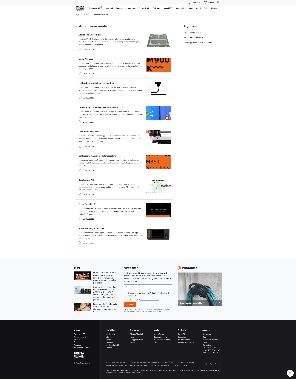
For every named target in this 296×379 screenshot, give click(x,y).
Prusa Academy (160, 337)
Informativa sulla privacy (185, 362)
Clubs (108, 340)
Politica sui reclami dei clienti (136, 365)
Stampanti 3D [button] (95, 7)
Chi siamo (206, 334)
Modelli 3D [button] (168, 8)
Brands (109, 348)
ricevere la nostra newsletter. (149, 300)
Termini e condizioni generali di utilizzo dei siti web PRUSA (151, 362)
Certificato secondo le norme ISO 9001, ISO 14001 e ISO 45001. (211, 350)
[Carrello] (218, 2)
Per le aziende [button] (144, 8)
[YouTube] (220, 364)
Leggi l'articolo (88, 49)
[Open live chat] (290, 373)
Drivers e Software (186, 342)
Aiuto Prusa (159, 334)
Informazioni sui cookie (114, 365)
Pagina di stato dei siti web (159, 365)
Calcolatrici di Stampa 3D (163, 340)
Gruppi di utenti (136, 340)
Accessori (78, 345)
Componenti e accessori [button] (126, 8)
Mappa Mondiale (137, 334)
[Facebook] (206, 364)
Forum (133, 337)
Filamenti (78, 342)
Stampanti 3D (79, 334)
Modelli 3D (110, 334)
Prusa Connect (184, 340)
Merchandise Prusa (82, 348)
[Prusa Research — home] (80, 8)
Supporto (86, 14)
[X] (215, 364)
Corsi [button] (198, 8)
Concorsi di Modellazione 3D (113, 343)
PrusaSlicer (183, 334)
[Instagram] (211, 364)
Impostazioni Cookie (179, 365)
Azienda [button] (214, 8)
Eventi (132, 342)
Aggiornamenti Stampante (80, 338)
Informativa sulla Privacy (132, 311)
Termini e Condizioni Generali (116, 362)
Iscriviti (130, 305)
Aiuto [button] (190, 8)
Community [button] (180, 8)
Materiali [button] (109, 8)
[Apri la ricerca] (188, 2)
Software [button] (156, 8)
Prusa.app (182, 337)
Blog (204, 337)
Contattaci (206, 345)
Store (108, 337)
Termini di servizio (148, 311)
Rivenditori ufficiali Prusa (210, 340)
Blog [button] (206, 8)
